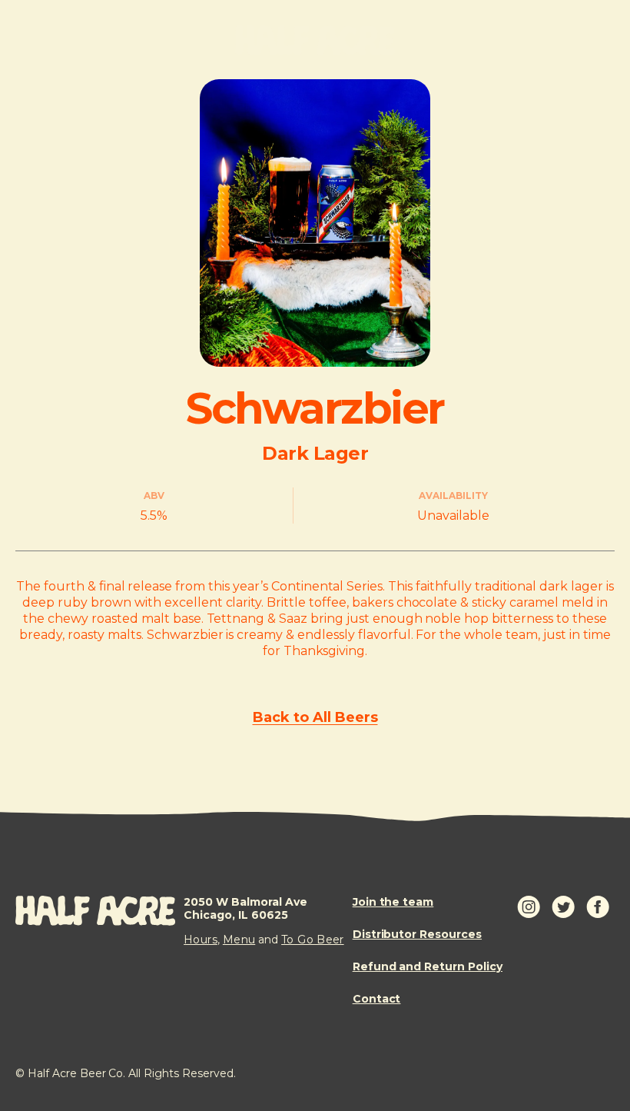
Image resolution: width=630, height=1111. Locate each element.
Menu (239, 939)
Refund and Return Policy (427, 966)
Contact (377, 999)
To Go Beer (312, 939)
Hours (200, 939)
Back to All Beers (315, 717)
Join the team (393, 902)
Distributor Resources (417, 934)
